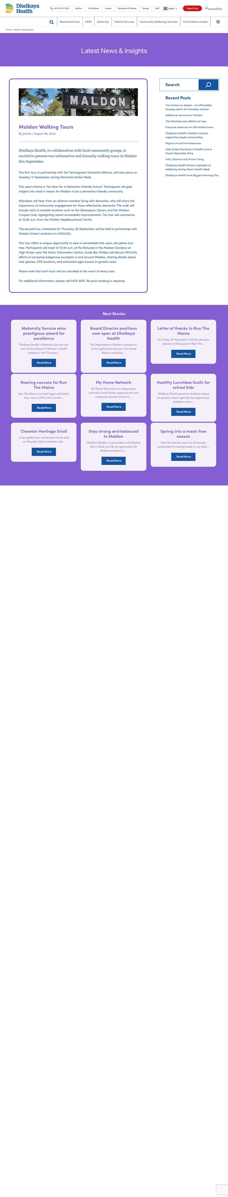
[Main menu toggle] (218, 22)
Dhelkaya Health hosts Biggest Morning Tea (191, 175)
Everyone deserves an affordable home (189, 127)
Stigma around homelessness (183, 143)
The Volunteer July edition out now (185, 121)
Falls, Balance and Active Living (184, 159)
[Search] (208, 84)
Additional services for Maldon (183, 115)
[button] (192, 8)
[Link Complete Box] (43, 346)
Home (9, 29)
